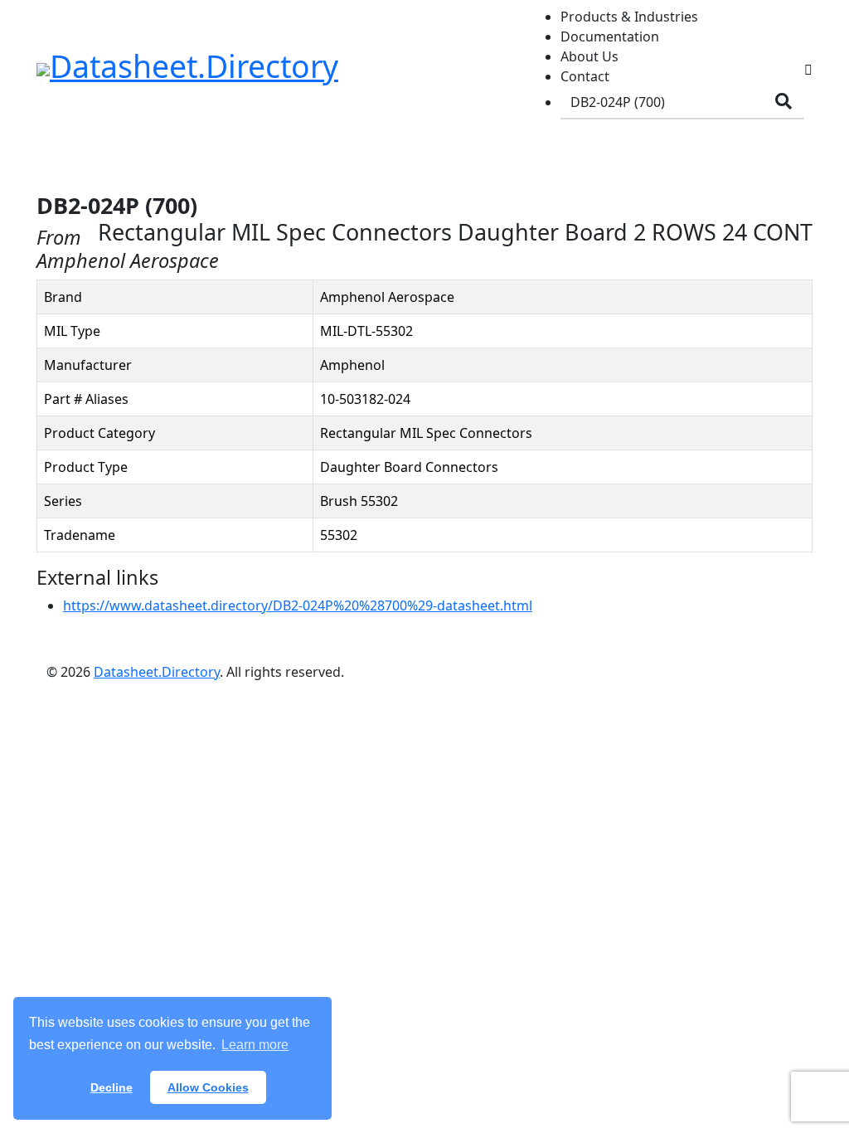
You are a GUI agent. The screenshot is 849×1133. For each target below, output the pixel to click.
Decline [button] (111, 1087)
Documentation (609, 36)
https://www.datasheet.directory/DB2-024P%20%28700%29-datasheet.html (297, 605)
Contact (584, 76)
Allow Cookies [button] (208, 1087)
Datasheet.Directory (157, 672)
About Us (589, 56)
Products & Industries (629, 16)
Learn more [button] (255, 1045)
